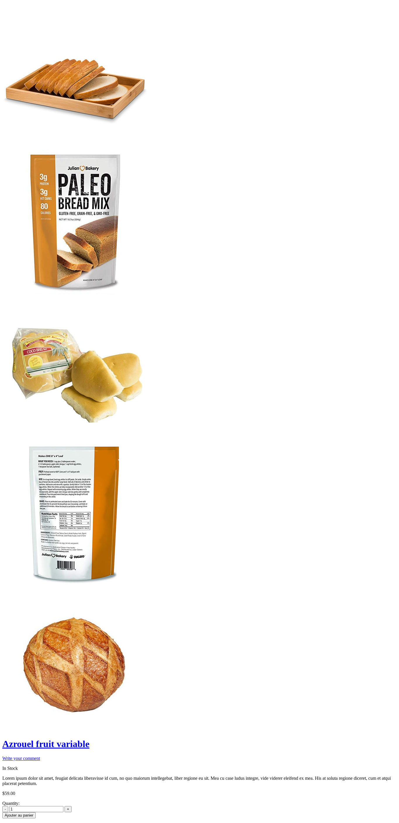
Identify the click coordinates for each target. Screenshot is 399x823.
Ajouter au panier (19, 815)
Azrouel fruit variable (45, 744)
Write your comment (21, 758)
